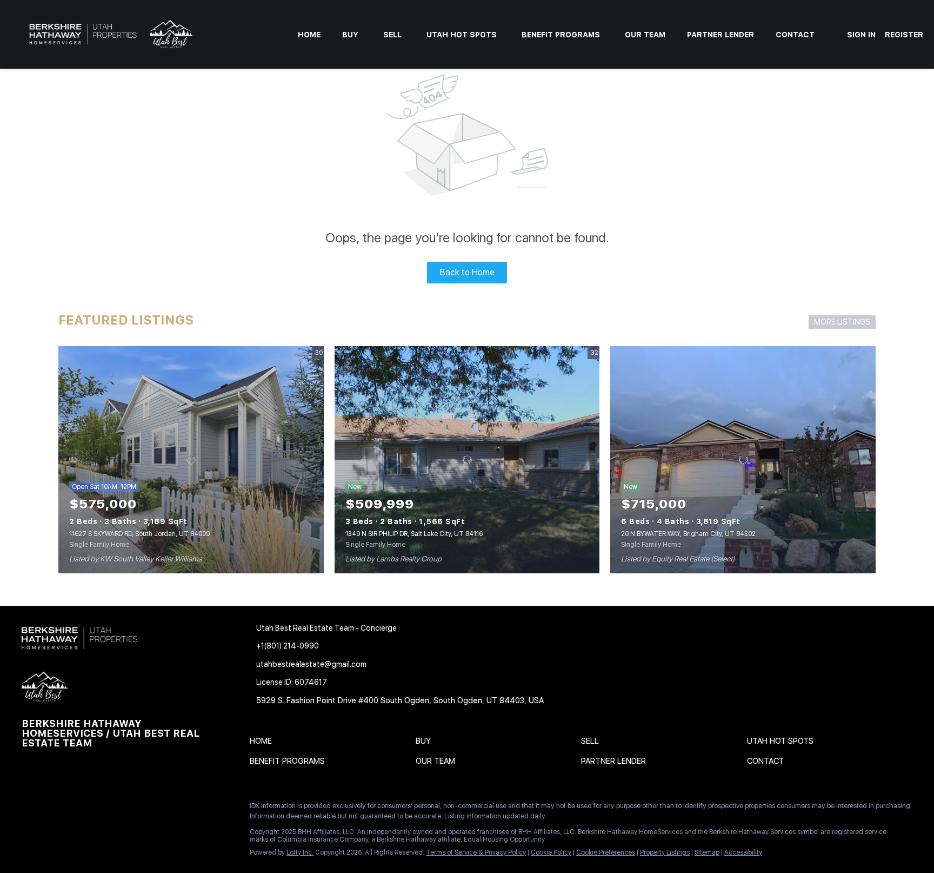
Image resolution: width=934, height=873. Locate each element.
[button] (263, 743)
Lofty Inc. (299, 852)
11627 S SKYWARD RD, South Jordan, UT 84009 (139, 534)
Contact (795, 34)
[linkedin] (51, 809)
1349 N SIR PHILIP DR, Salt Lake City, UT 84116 (414, 534)
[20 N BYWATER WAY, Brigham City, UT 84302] (743, 459)
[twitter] (73, 809)
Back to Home (467, 272)
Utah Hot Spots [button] (461, 34)
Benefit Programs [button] (561, 34)
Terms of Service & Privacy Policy (476, 852)
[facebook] (30, 809)
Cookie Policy (551, 852)
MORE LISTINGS (842, 322)
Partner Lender (720, 34)
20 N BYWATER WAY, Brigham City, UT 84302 (688, 534)
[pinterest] (159, 809)
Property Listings (665, 852)
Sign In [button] (861, 34)
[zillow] (94, 809)
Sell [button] (392, 34)
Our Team (645, 34)
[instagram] (116, 809)
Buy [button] (350, 34)
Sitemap (707, 852)
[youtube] (138, 809)
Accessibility (743, 852)
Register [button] (904, 34)
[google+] (181, 809)
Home (309, 34)
